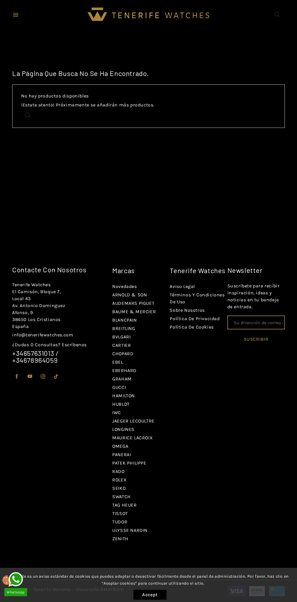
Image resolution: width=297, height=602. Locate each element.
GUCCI (119, 387)
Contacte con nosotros (49, 269)
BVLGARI (121, 337)
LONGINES (123, 429)
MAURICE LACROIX (132, 437)
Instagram (43, 376)
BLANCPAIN (124, 320)
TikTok (56, 376)
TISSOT (120, 513)
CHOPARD (122, 353)
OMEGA (120, 446)
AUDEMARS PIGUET (133, 303)
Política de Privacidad (195, 318)
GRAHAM (122, 379)
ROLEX (119, 480)
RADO (118, 471)
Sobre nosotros (187, 310)
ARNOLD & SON (129, 295)
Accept (150, 594)
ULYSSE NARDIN (130, 530)
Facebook (17, 376)
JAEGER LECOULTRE (133, 421)
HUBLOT (121, 404)
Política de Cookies (191, 327)
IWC (116, 412)
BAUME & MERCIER (134, 311)
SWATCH (121, 496)
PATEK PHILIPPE (129, 463)
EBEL (117, 362)
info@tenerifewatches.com (42, 335)
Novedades (124, 286)
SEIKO (119, 488)
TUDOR (119, 522)
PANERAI (121, 454)
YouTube (30, 376)
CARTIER (121, 345)
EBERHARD (124, 370)
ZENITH (120, 538)
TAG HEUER (124, 505)
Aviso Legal (182, 286)
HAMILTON (123, 395)
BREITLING (123, 328)
